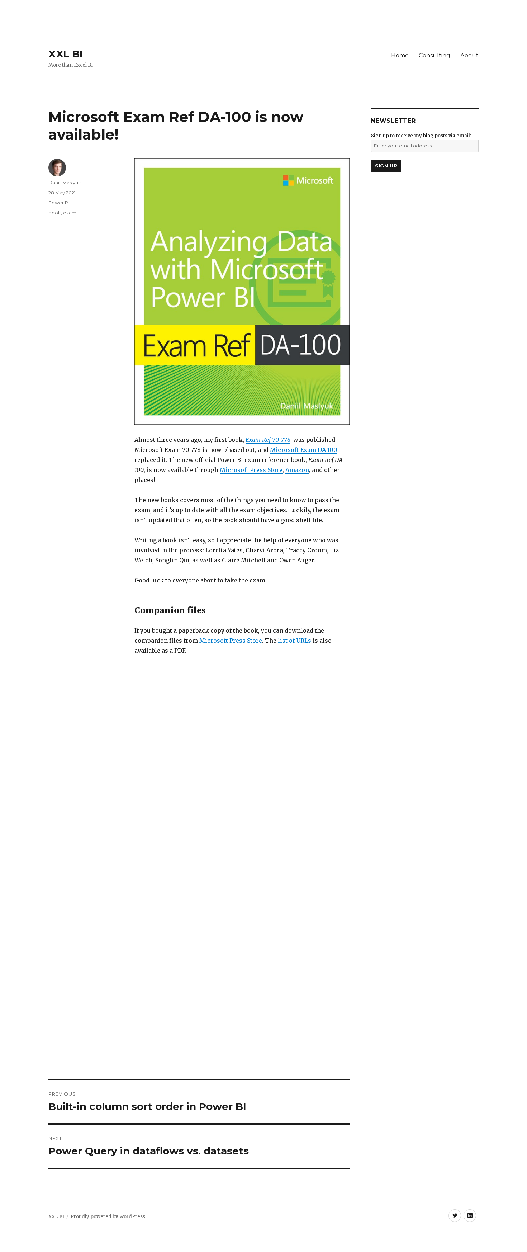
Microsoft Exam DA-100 (303, 449)
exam (69, 213)
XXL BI (65, 54)
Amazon (297, 469)
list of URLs (294, 640)
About (469, 55)
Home (400, 55)
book (54, 213)
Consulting (434, 55)
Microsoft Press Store (251, 469)
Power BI (59, 202)
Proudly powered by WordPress (108, 1217)
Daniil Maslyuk (64, 182)
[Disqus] (199, 785)
